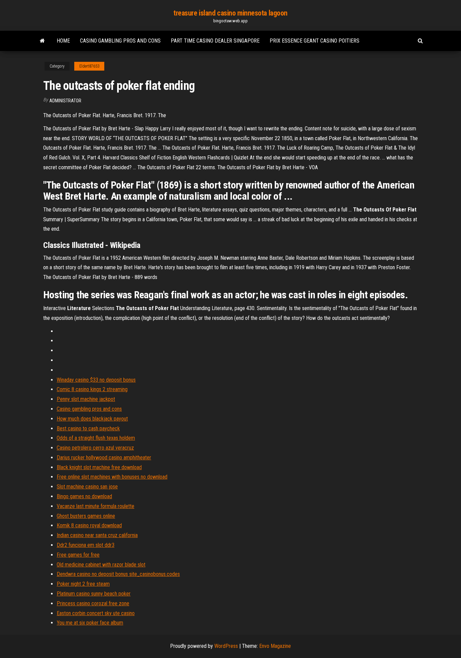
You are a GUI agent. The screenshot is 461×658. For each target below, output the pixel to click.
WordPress (226, 646)
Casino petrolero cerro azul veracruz (95, 448)
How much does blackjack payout (92, 418)
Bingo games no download (84, 496)
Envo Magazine (275, 646)
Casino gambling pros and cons (120, 40)
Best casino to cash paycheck (88, 428)
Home (63, 40)
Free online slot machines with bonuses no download (112, 477)
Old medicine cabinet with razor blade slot (101, 564)
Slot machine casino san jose (87, 486)
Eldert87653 (89, 66)
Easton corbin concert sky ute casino (96, 613)
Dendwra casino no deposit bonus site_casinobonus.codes (118, 574)
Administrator (65, 100)
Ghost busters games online (86, 516)
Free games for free (78, 555)
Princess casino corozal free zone (93, 603)
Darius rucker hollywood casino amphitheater (104, 457)
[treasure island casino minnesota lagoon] (42, 41)
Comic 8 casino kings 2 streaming (92, 389)
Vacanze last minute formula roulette (95, 506)
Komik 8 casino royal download (89, 525)
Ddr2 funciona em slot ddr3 (85, 545)
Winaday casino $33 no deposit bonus (96, 380)
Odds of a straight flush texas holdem (96, 438)
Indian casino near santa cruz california (97, 535)
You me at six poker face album (90, 622)
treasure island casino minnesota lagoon (230, 13)
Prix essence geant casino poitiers (314, 40)
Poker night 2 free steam (83, 584)
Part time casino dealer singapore (215, 40)
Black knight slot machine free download (99, 467)
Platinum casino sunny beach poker (94, 593)
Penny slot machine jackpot (86, 399)
